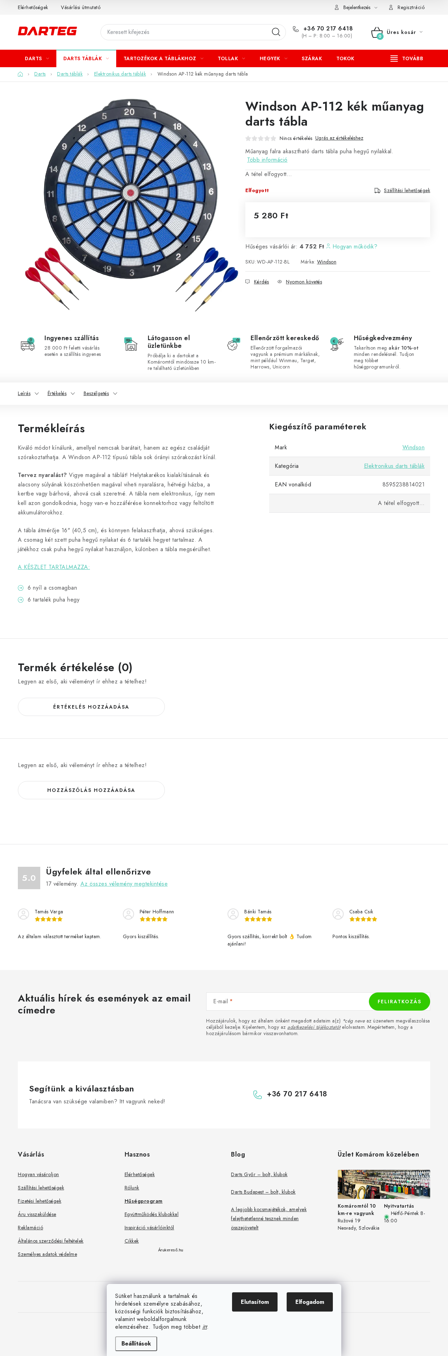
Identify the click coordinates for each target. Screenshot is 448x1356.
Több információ (267, 160)
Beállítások (136, 1344)
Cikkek (132, 1240)
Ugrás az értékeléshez (339, 137)
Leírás (24, 393)
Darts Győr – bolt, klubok (259, 1174)
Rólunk (132, 1187)
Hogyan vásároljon (38, 1174)
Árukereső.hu (170, 1250)
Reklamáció (30, 1227)
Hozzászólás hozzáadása (91, 790)
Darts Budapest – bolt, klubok (263, 1191)
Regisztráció (411, 7)
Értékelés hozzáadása (91, 706)
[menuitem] (37, 58)
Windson (327, 261)
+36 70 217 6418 (327, 28)
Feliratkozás (399, 1001)
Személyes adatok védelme (47, 1254)
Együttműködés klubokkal (152, 1214)
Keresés (276, 32)
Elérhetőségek (33, 7)
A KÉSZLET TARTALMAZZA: (54, 567)
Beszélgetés (96, 393)
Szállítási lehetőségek (407, 190)
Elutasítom (255, 1302)
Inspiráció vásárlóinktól (149, 1227)
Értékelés (57, 393)
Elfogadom (309, 1302)
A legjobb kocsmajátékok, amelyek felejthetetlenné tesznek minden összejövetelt (269, 1218)
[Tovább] (407, 58)
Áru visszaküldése (37, 1214)
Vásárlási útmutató (80, 7)
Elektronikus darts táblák (394, 466)
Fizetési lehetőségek (39, 1200)
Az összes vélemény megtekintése (124, 884)
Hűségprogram (144, 1200)
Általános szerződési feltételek (51, 1240)
